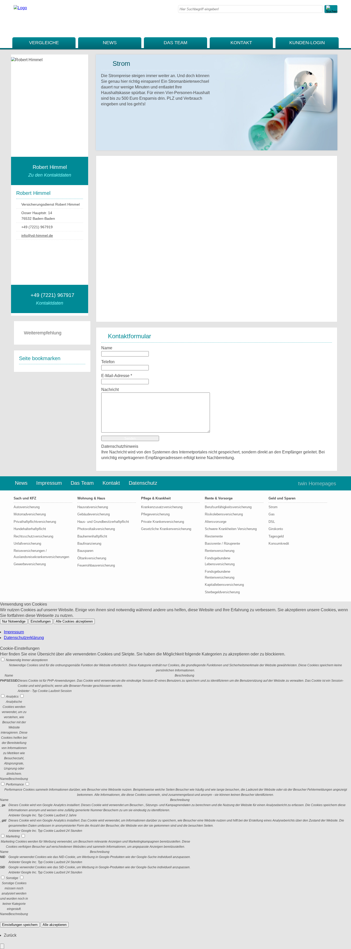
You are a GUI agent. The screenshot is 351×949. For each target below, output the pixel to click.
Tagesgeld (276, 536)
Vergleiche (44, 42)
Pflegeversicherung (155, 514)
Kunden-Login (307, 42)
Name (106, 348)
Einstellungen (41, 621)
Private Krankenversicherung (162, 522)
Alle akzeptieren (55, 925)
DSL (272, 522)
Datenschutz (143, 483)
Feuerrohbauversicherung (96, 565)
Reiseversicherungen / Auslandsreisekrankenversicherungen (41, 554)
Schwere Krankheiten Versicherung (231, 529)
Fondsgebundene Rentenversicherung (219, 574)
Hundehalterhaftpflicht (30, 529)
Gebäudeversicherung (93, 514)
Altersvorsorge (215, 522)
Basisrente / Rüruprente (222, 543)
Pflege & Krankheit (156, 498)
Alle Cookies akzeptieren (74, 621)
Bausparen (85, 551)
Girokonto (276, 529)
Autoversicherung (27, 507)
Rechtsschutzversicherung (33, 536)
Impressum (49, 483)
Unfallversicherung (27, 543)
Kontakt (241, 42)
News (110, 42)
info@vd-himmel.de (37, 235)
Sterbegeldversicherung (222, 592)
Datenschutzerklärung (24, 637)
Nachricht (110, 389)
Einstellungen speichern (20, 925)
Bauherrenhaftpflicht (92, 536)
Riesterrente (214, 536)
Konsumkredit (279, 543)
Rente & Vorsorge (219, 498)
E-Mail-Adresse (116, 375)
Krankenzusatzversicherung (161, 507)
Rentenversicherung (219, 551)
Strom (273, 507)
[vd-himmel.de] (20, 8)
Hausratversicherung (92, 507)
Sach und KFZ (25, 498)
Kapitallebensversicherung (224, 585)
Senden (130, 438)
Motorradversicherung (30, 514)
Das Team (175, 42)
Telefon (108, 362)
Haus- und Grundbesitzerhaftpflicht (103, 522)
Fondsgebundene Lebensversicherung (220, 561)
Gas (272, 514)
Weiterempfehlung (42, 332)
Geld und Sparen (282, 498)
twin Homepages (317, 483)
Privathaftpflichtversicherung (35, 522)
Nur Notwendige (13, 621)
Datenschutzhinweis (119, 446)
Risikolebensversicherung (224, 514)
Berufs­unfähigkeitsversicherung (228, 507)
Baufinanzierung (89, 543)
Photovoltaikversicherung (96, 529)
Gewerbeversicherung (30, 564)
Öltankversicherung (91, 558)
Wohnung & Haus (91, 498)
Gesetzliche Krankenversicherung (166, 529)
